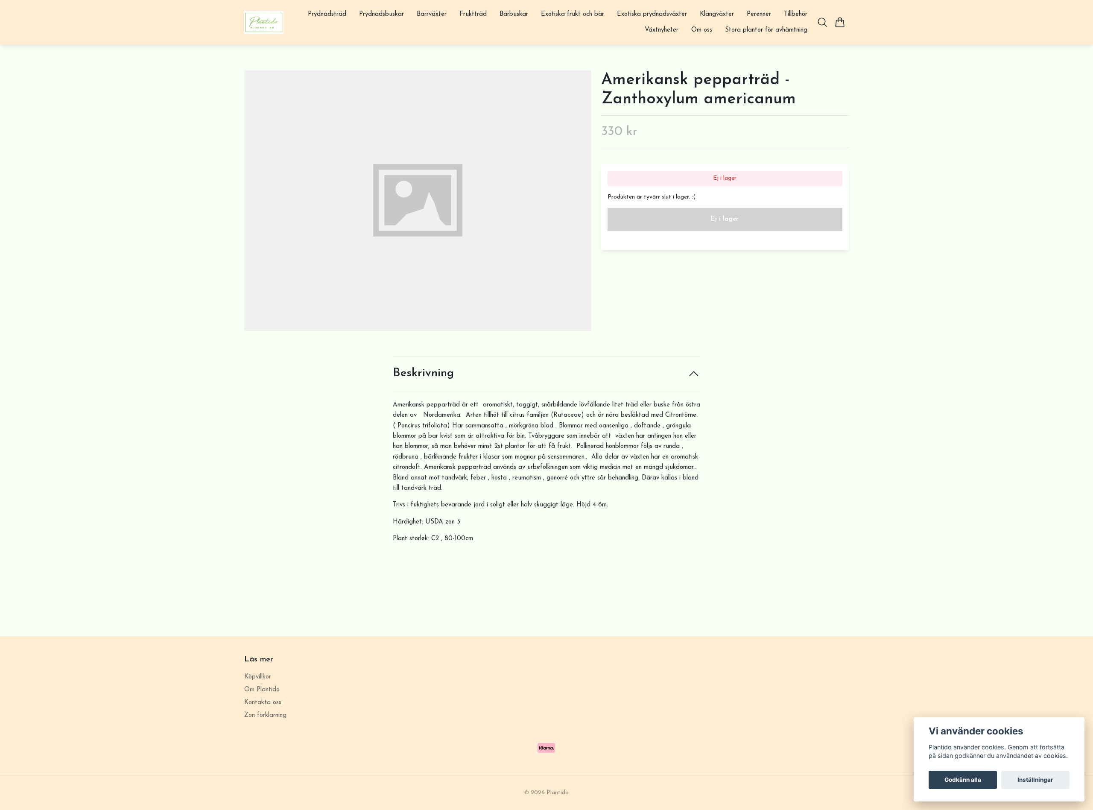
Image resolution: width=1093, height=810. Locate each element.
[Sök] (822, 22)
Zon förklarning (265, 715)
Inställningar (1035, 779)
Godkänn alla (962, 779)
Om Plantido (262, 690)
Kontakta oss (262, 702)
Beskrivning (423, 373)
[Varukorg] (840, 22)
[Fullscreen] (417, 200)
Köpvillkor (257, 677)
